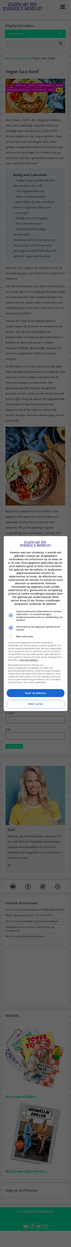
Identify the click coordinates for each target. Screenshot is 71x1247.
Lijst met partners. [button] (29, 659)
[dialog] (36, 623)
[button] (35, 636)
